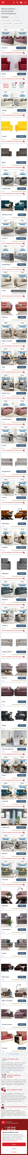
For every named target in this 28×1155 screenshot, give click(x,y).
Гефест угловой (7, 341)
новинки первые (18, 23)
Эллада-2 (5, 547)
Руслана (4, 1048)
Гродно (6, 1070)
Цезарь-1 (5, 853)
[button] (25, 2)
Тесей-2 (4, 497)
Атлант (4, 445)
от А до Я (4, 26)
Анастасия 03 (6, 929)
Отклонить (14, 1148)
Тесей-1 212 (5, 827)
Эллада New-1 (6, 264)
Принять (14, 1144)
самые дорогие (17, 20)
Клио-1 (4, 74)
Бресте (17, 1069)
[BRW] (3, 2)
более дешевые (6, 20)
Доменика (5, 905)
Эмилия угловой (7, 214)
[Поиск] (13, 2)
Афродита (5, 573)
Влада (4, 725)
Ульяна (4, 953)
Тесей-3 (4, 136)
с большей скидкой (7, 23)
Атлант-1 (4, 238)
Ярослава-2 (5, 977)
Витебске (21, 1069)
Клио (3, 367)
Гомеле (3, 1070)
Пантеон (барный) (7, 749)
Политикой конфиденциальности (10, 1140)
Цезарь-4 (5, 47)
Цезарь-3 (5, 599)
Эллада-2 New (6, 188)
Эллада (4, 110)
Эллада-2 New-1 (7, 419)
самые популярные (15, 17)
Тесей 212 (5, 879)
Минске (11, 1070)
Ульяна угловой (7, 1024)
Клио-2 (4, 775)
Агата (3, 701)
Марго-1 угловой (7, 1000)
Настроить (14, 1151)
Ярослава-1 (5, 523)
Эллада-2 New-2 (7, 651)
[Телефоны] (17, 2)
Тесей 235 (5, 801)
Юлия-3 (4, 678)
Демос (4, 162)
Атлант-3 (4, 625)
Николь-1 (5, 317)
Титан (4, 290)
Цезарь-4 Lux (6, 393)
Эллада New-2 (6, 471)
